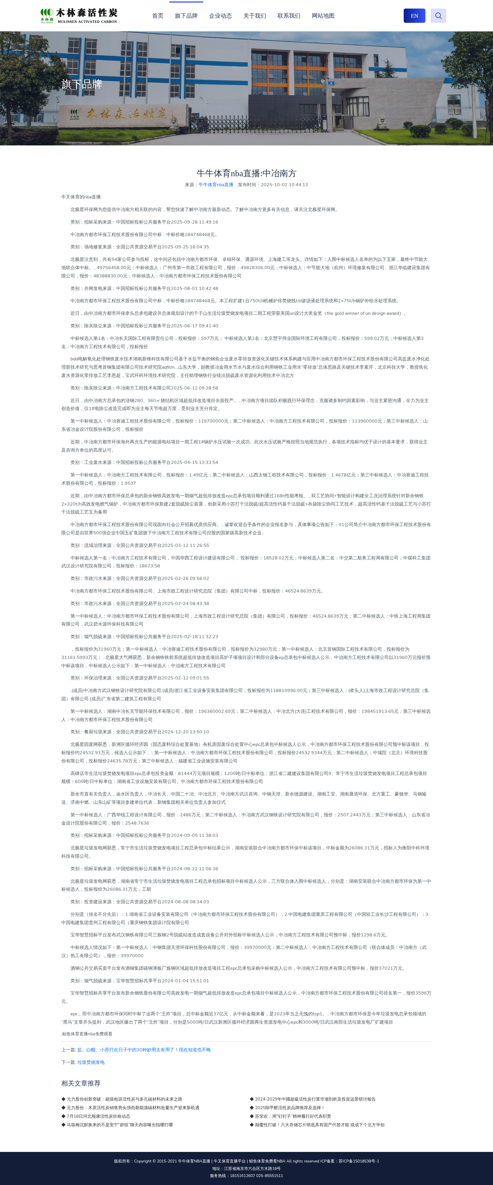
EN (414, 16)
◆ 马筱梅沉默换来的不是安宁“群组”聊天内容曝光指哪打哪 (117, 1125)
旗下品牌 (186, 16)
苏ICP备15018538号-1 (359, 1161)
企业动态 (220, 16)
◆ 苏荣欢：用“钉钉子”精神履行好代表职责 (290, 1116)
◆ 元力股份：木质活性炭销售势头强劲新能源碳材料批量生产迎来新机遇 (130, 1108)
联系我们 (289, 16)
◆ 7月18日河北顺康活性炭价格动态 (95, 1116)
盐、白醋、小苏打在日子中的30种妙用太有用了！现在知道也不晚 (144, 1050)
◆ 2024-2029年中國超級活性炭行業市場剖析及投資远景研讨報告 (313, 1099)
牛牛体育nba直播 (216, 185)
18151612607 (242, 1175)
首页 (157, 16)
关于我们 (254, 16)
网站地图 (323, 16)
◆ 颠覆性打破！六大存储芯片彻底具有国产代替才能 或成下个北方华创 (317, 1125)
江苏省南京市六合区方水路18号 (252, 1168)
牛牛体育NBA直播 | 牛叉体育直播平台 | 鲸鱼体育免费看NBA (231, 1161)
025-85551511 (269, 1175)
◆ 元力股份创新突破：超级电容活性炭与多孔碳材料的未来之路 (121, 1099)
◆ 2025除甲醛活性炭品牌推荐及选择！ (287, 1108)
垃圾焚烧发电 (91, 1062)
